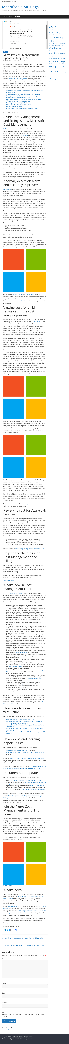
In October (6, 129)
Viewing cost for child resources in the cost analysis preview (25, 96)
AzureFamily (55, 32)
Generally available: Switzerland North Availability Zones (26, 945)
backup (51, 43)
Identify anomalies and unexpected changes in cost (26, 783)
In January (24, 135)
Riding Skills (51, 69)
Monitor (51, 63)
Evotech (51, 50)
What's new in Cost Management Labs (18, 101)
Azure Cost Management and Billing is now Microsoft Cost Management (24, 91)
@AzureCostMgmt (13, 906)
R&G (64, 66)
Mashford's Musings (20, 6)
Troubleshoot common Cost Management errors (25, 780)
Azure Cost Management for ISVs (16, 751)
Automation (52, 24)
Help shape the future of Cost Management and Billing (23, 99)
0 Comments (28, 60)
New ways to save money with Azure (17, 103)
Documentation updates (14, 106)
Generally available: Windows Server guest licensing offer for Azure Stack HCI (25, 726)
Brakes (57, 43)
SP (60, 69)
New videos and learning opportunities (18, 104)
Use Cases (51, 74)
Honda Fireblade (53, 58)
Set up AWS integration (36, 786)
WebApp (59, 74)
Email (4, 993)
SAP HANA (57, 69)
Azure (5, 51)
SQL (63, 69)
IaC (64, 58)
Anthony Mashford (18, 60)
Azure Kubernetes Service (55, 34)
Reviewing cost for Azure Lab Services (18, 97)
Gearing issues (52, 56)
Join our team (7, 886)
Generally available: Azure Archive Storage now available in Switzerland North (24, 729)
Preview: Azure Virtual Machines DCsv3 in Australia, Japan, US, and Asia (25, 733)
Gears (57, 56)
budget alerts (30, 294)
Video (55, 74)
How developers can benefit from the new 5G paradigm (23, 938)
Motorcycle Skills (57, 63)
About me (17, 16)
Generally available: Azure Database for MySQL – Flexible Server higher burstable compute (24, 722)
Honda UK (60, 58)
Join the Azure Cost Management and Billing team (22, 108)
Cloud (52, 48)
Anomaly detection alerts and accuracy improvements (23, 94)
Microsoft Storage (57, 61)
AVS (60, 24)
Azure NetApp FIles (56, 39)
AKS (52, 22)
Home (5, 16)
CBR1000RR (62, 43)
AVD (57, 24)
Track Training (63, 72)
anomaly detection (21, 301)
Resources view (37, 322)
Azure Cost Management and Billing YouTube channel (27, 758)
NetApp (52, 66)
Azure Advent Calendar (54, 29)
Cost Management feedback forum (28, 911)
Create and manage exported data (34, 789)
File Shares (54, 53)
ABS (50, 22)
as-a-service (56, 22)
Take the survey (8, 581)
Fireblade (62, 53)
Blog (10, 16)
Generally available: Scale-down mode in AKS (20, 720)
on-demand (59, 66)
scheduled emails (17, 294)
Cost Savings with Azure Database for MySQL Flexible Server (25, 752)
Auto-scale (62, 22)
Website (4, 1003)
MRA (63, 63)
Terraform (54, 71)
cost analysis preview (28, 504)
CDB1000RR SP (59, 45)
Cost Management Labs (14, 593)
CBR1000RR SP (52, 45)
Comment (5, 959)
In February (7, 189)
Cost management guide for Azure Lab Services (30, 549)
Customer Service (59, 48)
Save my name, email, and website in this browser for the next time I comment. (23, 1015)
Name (4, 983)
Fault (55, 50)
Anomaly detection (22, 652)
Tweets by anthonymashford (58, 79)
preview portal (26, 684)
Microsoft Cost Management (18, 79)
